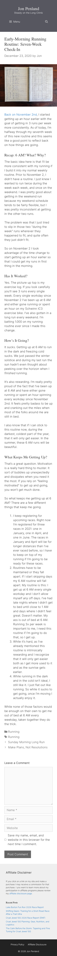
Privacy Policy (17, 944)
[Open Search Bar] (46, 21)
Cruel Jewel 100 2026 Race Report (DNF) (25, 918)
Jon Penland (28, 8)
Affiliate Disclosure (37, 944)
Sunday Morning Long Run (26, 742)
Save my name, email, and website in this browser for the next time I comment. (29, 840)
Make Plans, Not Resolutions (28, 747)
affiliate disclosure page (20, 893)
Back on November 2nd (20, 114)
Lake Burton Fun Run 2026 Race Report (25, 907)
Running (13, 731)
